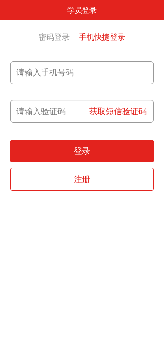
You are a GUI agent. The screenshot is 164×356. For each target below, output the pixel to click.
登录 (82, 151)
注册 (82, 179)
